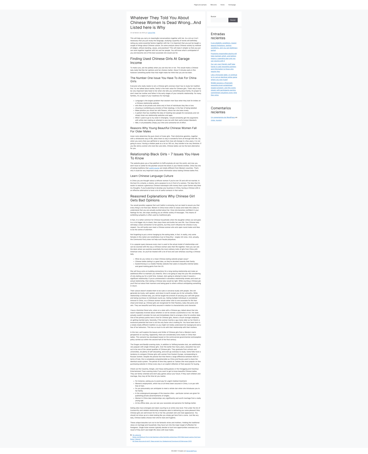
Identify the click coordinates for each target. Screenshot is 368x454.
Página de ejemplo (200, 5)
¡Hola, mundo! (216, 120)
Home (223, 5)
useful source (154, 168)
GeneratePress (191, 451)
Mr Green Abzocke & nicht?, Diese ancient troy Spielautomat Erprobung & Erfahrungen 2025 (162, 441)
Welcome (213, 5)
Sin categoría (137, 435)
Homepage (232, 5)
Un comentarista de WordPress (223, 117)
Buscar (213, 16)
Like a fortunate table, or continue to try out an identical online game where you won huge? (224, 77)
